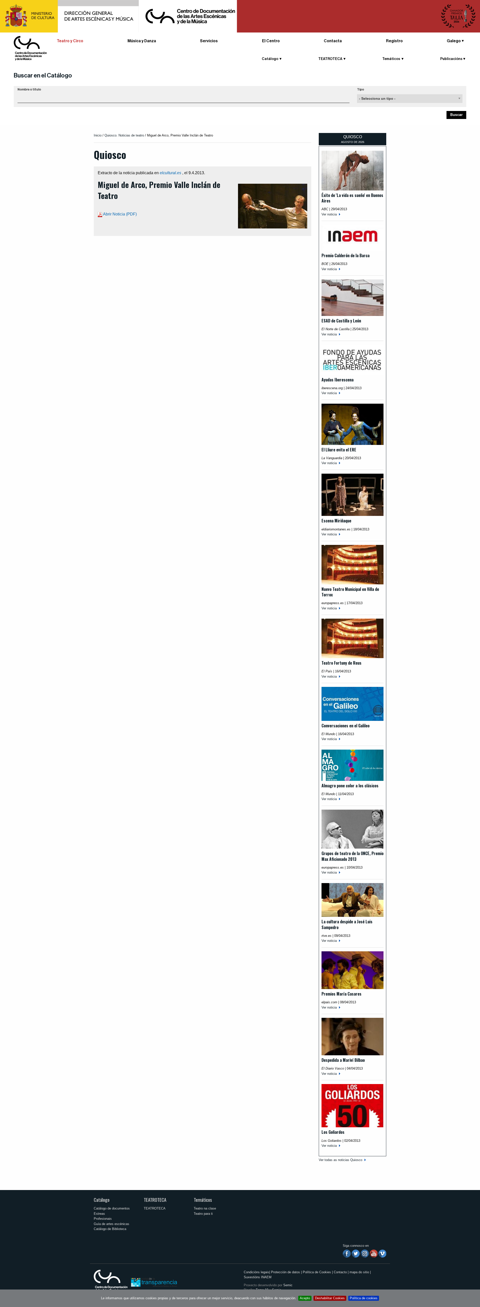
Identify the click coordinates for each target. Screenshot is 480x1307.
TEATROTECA (155, 1199)
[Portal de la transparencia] (153, 1282)
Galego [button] (454, 41)
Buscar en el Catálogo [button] (43, 75)
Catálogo (102, 1199)
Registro (394, 41)
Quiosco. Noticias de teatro (124, 135)
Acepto (305, 1298)
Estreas (99, 1214)
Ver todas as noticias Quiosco (340, 1160)
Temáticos (203, 1199)
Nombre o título (29, 89)
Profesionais (103, 1219)
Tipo (360, 89)
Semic (287, 1285)
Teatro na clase (205, 1208)
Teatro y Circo (70, 41)
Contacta (333, 41)
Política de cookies (364, 1298)
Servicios (209, 41)
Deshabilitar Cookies (330, 1298)
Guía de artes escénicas (111, 1224)
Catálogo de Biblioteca (110, 1229)
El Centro (271, 41)
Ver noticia (329, 214)
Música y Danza (142, 41)
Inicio (98, 135)
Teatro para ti (203, 1214)
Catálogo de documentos (112, 1208)
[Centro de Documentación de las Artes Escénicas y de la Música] (30, 48)
